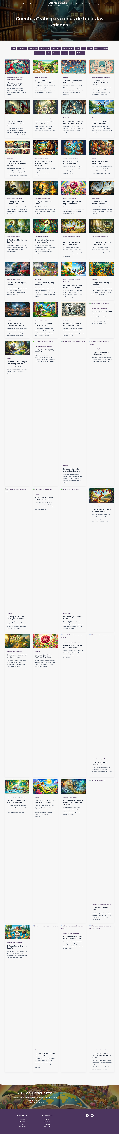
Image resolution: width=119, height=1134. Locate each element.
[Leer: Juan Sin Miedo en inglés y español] (99, 303)
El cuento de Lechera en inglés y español (17, 656)
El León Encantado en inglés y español (44, 498)
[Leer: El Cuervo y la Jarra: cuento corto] (101, 694)
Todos (13, 49)
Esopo (83, 49)
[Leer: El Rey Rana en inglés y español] (43, 342)
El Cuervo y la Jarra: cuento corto (99, 763)
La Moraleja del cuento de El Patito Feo (44, 122)
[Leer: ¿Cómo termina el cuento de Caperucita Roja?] (17, 107)
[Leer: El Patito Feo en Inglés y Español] (17, 932)
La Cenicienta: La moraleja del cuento (15, 324)
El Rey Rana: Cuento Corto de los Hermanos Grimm (101, 1055)
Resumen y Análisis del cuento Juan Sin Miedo (73, 122)
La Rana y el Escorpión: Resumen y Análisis (101, 122)
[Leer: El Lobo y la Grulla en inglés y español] (45, 309)
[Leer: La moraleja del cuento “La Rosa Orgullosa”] (45, 641)
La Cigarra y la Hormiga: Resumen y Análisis (44, 802)
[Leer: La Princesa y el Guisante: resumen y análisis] (101, 66)
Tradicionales (80, 53)
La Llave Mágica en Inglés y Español (71, 162)
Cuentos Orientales (68, 49)
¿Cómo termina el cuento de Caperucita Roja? (16, 123)
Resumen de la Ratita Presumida (101, 162)
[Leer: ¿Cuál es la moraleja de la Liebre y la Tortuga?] (45, 66)
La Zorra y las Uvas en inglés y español (72, 243)
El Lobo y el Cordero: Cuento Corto (15, 203)
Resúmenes (22, 1126)
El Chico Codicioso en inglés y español (100, 353)
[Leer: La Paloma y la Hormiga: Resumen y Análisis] (17, 348)
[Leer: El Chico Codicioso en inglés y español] (101, 343)
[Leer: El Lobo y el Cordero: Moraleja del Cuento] (17, 549)
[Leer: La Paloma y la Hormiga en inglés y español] (17, 786)
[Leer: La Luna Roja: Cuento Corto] (73, 549)
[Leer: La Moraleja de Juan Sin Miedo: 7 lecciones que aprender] (73, 786)
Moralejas (64, 53)
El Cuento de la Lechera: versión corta (45, 1054)
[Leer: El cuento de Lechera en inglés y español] (17, 641)
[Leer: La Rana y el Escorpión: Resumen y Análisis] (101, 107)
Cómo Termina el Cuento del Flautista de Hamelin (16, 163)
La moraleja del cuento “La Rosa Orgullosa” (44, 656)
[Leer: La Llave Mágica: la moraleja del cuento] (73, 401)
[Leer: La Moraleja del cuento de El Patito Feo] (45, 107)
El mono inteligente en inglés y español (44, 241)
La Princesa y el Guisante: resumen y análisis (100, 83)
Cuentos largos (56, 49)
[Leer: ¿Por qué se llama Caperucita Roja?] (17, 66)
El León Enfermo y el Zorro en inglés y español (43, 163)
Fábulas (90, 49)
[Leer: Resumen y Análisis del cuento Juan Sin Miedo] (73, 107)
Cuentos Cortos (33, 49)
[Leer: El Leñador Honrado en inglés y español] (73, 636)
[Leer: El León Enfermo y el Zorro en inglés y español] (45, 147)
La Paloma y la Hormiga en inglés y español (16, 802)
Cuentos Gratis (58, 2)
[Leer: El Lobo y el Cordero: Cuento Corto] (17, 188)
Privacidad (47, 1126)
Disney (77, 49)
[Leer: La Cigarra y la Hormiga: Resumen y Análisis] (45, 786)
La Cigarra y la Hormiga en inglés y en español (72, 286)
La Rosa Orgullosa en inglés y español (72, 203)
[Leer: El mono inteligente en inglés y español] (45, 226)
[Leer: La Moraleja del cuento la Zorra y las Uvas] (101, 495)
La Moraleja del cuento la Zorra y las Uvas (101, 510)
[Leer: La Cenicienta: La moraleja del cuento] (17, 309)
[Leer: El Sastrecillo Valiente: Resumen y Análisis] (73, 309)
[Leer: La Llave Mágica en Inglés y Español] (73, 147)
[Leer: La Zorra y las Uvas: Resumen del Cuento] (101, 188)
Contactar (47, 1122)
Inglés (22, 1124)
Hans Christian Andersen (101, 49)
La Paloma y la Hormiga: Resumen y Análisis (17, 363)
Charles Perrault (21, 49)
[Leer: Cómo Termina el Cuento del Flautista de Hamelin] (17, 147)
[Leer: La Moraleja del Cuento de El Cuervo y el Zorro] (73, 927)
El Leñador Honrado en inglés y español (72, 646)
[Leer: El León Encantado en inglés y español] (42, 489)
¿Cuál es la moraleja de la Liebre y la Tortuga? (44, 82)
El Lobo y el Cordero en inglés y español (101, 243)
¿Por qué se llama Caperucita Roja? (14, 84)
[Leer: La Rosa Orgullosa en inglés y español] (73, 188)
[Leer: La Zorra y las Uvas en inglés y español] (73, 226)
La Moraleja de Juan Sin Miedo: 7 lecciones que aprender (73, 802)
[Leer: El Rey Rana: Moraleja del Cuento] (17, 226)
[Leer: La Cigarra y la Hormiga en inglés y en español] (73, 269)
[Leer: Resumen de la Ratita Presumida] (101, 147)
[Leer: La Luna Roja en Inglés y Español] (17, 269)
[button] (104, 4)
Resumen (72, 53)
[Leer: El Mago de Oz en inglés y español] (101, 269)
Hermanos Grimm (39, 53)
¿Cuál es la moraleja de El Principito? (72, 82)
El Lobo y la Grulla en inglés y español (43, 324)
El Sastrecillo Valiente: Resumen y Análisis (72, 324)
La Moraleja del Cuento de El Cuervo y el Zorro (72, 938)
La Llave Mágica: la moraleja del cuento (71, 470)
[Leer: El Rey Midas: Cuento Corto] (45, 188)
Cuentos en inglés (44, 49)
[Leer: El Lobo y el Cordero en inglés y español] (101, 226)
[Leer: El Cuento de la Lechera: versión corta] (45, 986)
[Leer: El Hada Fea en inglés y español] (45, 269)
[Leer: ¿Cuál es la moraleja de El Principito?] (73, 66)
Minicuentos (56, 53)
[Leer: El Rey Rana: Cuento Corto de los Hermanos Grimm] (101, 986)
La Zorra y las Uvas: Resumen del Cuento (100, 203)
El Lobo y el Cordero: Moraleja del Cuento (15, 618)
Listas (48, 53)
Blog (47, 1119)
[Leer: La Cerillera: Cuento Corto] (101, 840)
